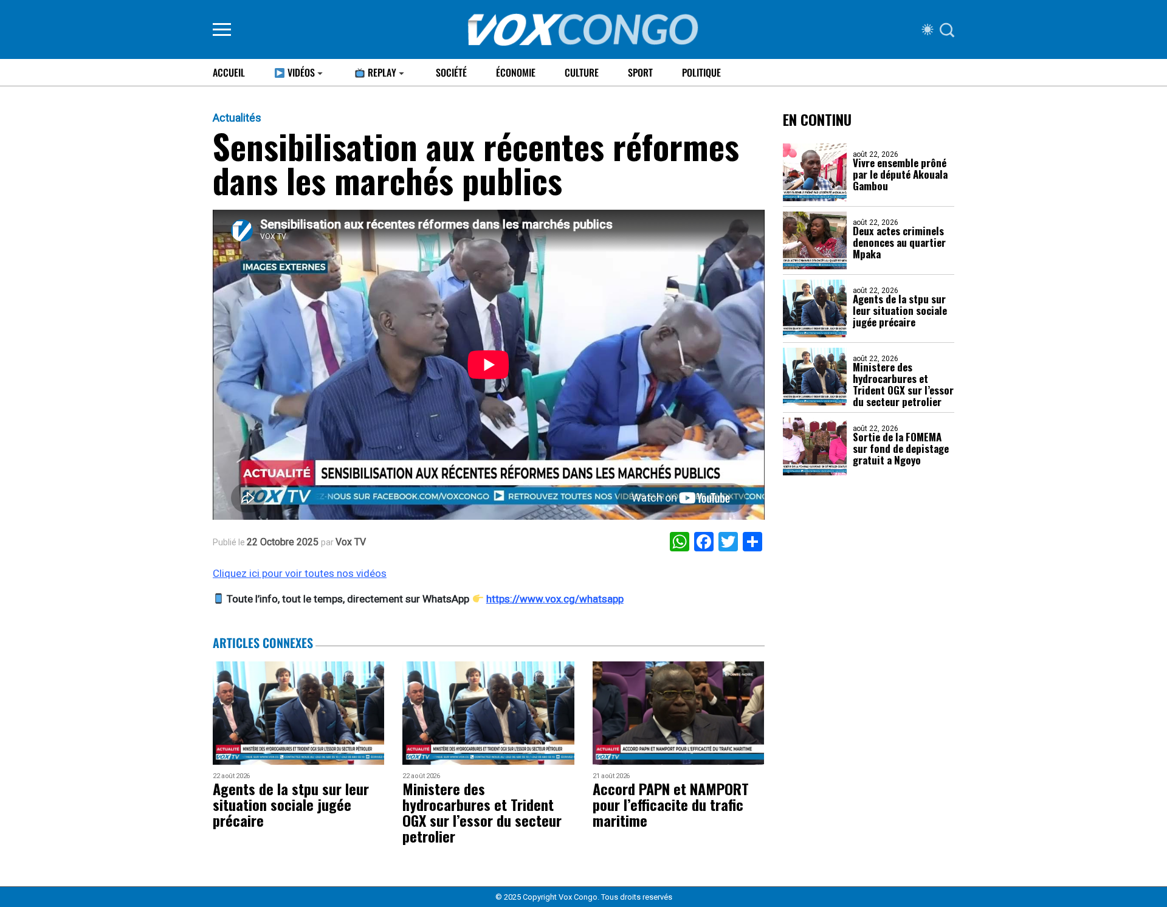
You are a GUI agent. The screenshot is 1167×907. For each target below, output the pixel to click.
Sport (640, 72)
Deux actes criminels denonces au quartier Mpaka (899, 242)
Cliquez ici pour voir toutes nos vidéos (300, 573)
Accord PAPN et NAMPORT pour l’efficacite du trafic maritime (671, 804)
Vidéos (300, 72)
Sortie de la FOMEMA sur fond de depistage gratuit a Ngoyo (901, 448)
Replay (380, 72)
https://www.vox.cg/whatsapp (555, 599)
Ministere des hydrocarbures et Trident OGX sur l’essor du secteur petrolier (903, 384)
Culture (582, 72)
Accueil (229, 72)
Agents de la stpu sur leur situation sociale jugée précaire (900, 310)
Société (451, 72)
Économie (515, 72)
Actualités (237, 118)
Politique (701, 72)
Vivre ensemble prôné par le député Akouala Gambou (900, 174)
